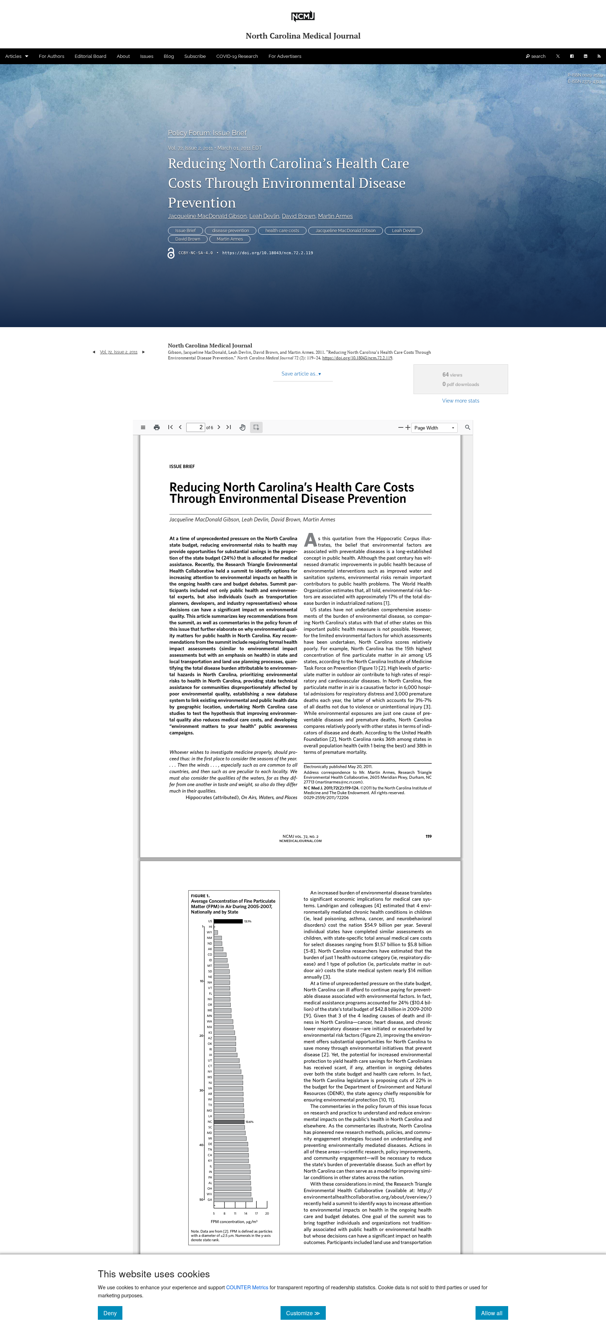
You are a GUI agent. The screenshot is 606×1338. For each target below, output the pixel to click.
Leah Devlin (264, 216)
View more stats (460, 401)
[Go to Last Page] (228, 427)
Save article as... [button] (301, 374)
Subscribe (195, 56)
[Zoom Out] (401, 427)
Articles (13, 56)
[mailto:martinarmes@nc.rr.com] (337, 781)
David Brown (298, 216)
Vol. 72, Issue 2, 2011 (190, 148)
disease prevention (230, 230)
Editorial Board (90, 56)
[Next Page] (219, 427)
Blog (169, 56)
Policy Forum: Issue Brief (207, 133)
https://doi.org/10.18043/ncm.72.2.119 (267, 253)
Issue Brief (185, 230)
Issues (146, 56)
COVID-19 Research (237, 56)
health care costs (282, 230)
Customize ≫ (306, 1313)
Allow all (494, 1313)
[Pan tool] (242, 427)
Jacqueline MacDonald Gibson (207, 216)
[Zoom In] (408, 427)
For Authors (51, 56)
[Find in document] (468, 427)
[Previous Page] (180, 427)
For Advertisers (285, 56)
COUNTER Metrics (247, 1287)
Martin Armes (335, 216)
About (123, 56)
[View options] (143, 427)
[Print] (156, 427)
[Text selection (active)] (256, 427)
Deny (112, 1313)
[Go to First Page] (170, 427)
